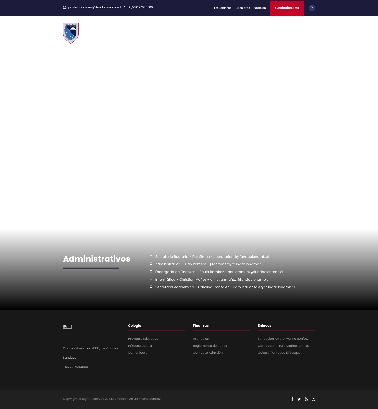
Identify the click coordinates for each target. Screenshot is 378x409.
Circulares (242, 8)
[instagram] (313, 399)
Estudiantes (223, 8)
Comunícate (137, 352)
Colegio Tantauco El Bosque (279, 352)
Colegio (181, 29)
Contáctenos (295, 29)
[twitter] (299, 399)
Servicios (227, 29)
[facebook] (292, 399)
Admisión (249, 29)
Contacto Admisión (208, 352)
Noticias (260, 8)
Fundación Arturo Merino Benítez (283, 338)
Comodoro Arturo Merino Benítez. (284, 345)
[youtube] (306, 399)
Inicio (163, 29)
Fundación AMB (287, 8)
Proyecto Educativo (143, 338)
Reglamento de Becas (210, 345)
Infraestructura (140, 345)
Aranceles (201, 338)
